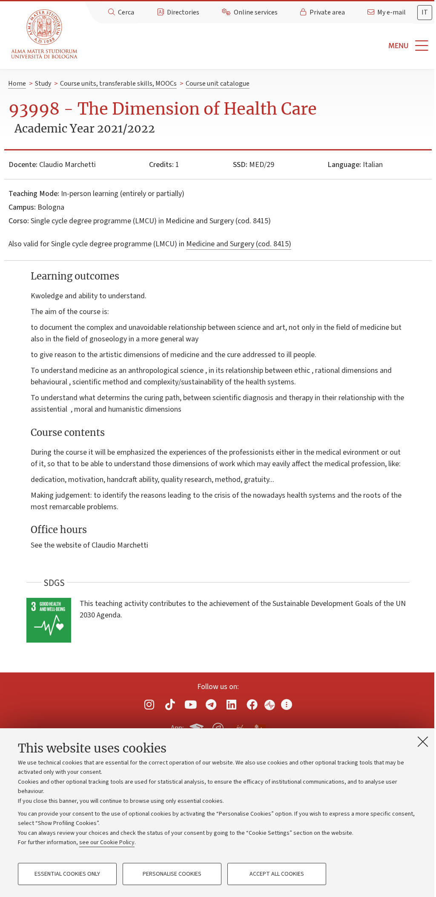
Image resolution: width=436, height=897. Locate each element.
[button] (258, 45)
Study (43, 83)
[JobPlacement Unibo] (239, 727)
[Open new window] (149, 704)
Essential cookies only (67, 874)
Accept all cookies (277, 874)
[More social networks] (287, 704)
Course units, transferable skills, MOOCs (118, 83)
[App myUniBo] (198, 727)
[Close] (423, 741)
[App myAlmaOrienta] (218, 727)
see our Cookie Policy (107, 842)
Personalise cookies (172, 874)
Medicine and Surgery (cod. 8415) (238, 244)
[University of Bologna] (45, 34)
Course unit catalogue (218, 83)
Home (17, 83)
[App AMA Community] (259, 728)
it (425, 12)
